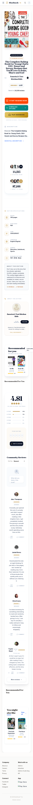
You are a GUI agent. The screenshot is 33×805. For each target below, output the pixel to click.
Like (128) (11, 586)
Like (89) (12, 673)
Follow (24, 321)
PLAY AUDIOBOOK (18, 114)
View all (22, 713)
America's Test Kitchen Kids (16, 77)
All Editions (11, 286)
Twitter (4, 784)
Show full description (13, 141)
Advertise (21, 768)
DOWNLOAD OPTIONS (13, 107)
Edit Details (20, 286)
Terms (4, 771)
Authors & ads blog (23, 771)
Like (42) (11, 537)
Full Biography (15, 332)
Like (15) (11, 634)
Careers (4, 768)
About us (5, 766)
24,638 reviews (19, 90)
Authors (20, 766)
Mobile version (16, 800)
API (19, 773)
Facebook (5, 782)
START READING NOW (18, 101)
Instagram (5, 787)
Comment (21, 537)
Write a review (17, 443)
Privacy (4, 773)
